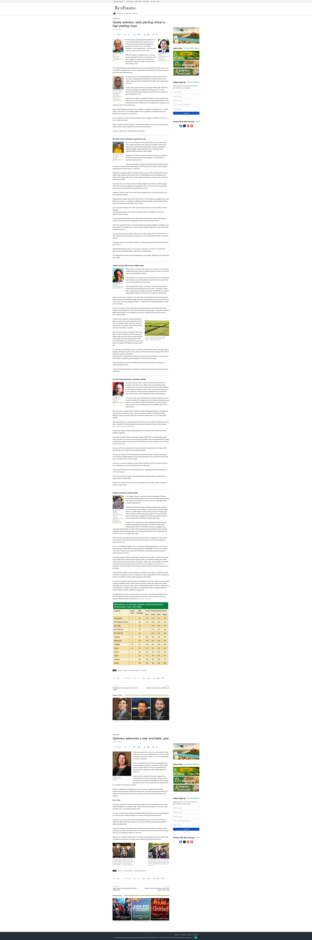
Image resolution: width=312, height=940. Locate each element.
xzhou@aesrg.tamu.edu (163, 61)
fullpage (125, 670)
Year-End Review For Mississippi (160, 717)
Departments (116, 18)
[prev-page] (114, 723)
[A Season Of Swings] (122, 709)
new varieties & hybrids (134, 670)
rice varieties (144, 670)
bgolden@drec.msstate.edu (118, 403)
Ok (196, 937)
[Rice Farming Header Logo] (125, 8)
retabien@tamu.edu (117, 100)
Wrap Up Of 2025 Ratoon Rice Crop (141, 717)
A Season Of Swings (121, 718)
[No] (310, 937)
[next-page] (116, 723)
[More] (162, 678)
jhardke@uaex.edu (117, 522)
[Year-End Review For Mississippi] (160, 709)
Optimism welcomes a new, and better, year (157, 688)
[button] (195, 14)
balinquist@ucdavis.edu (118, 288)
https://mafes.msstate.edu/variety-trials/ (123, 426)
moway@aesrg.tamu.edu (118, 59)
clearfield (119, 670)
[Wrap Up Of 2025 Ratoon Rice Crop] (141, 709)
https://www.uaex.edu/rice (144, 598)
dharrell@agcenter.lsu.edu (118, 160)
